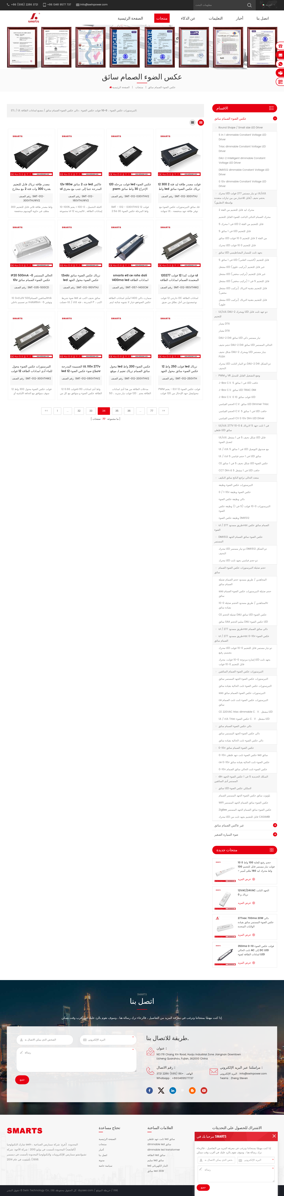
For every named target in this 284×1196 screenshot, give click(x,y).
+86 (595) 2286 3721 (170, 1074)
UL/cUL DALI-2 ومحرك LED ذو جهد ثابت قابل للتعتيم (240, 314)
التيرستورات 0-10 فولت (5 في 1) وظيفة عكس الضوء (244, 508)
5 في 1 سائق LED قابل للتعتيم (235, 231)
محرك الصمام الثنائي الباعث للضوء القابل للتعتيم (244, 217)
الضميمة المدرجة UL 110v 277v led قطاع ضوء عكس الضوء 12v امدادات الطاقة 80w (80, 369)
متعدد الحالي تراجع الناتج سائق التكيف (239, 478)
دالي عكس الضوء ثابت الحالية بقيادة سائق (241, 741)
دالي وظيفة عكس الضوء (231, 499)
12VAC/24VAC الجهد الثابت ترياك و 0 (253, 893)
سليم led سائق (155, 1160)
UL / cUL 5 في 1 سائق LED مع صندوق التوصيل (244, 449)
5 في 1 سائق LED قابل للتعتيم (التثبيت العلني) (244, 260)
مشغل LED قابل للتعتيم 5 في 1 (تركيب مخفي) (244, 281)
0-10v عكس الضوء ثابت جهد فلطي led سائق (243, 755)
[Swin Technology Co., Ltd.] (33, 18)
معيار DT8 (224, 331)
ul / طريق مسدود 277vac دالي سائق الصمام (243, 629)
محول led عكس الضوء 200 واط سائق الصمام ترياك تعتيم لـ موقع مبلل (130, 369)
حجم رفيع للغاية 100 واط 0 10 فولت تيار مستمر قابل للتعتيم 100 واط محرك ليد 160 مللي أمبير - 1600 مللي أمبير (256, 867)
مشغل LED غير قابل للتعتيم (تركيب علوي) (241, 267)
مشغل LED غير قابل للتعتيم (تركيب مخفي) (242, 274)
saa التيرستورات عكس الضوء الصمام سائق (242, 693)
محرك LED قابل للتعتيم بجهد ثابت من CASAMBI (244, 817)
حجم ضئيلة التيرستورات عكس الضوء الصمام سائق (239, 570)
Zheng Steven (239, 1078)
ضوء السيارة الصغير (226, 834)
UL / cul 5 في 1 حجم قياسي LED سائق (240, 456)
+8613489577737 (182, 1078)
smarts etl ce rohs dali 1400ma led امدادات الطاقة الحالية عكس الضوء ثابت (130, 277)
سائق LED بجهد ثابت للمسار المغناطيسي (240, 253)
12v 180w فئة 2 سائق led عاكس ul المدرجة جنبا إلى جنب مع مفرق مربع (81, 186)
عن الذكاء (188, 18)
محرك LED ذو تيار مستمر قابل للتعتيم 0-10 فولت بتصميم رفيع (245, 650)
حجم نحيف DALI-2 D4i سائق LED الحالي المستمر (245, 345)
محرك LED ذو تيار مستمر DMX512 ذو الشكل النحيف (243, 551)
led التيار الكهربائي (157, 1166)
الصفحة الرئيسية (130, 18)
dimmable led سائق (159, 1144)
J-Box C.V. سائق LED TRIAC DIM (237, 390)
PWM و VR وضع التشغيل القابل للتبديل (239, 376)
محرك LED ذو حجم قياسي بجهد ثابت (238, 561)
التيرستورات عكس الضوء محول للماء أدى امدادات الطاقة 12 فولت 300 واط (31, 369)
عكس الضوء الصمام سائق (230, 118)
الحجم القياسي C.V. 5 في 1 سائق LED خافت (243, 411)
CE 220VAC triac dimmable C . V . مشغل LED (246, 712)
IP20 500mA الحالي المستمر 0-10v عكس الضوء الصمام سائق (31, 277)
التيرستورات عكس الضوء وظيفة (236, 485)
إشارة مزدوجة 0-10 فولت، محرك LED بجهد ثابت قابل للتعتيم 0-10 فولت (244, 662)
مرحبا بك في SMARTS (211, 1136)
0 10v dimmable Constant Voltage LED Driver (242, 184)
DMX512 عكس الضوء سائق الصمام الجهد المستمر (238, 539)
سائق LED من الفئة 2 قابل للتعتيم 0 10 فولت (243, 238)
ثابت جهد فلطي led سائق (161, 1139)
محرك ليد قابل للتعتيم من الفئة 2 (236, 210)
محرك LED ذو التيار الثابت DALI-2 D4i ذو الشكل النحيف (245, 366)
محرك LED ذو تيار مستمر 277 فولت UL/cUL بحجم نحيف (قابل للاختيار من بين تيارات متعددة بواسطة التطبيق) (240, 198)
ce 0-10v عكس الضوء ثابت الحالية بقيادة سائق (244, 762)
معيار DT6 (224, 324)
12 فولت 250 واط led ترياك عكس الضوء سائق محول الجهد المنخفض (179, 369)
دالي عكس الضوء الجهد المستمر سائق (239, 734)
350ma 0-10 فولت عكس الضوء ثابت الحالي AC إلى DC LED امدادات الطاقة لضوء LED (256, 950)
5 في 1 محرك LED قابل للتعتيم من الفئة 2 (241, 224)
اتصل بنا (263, 18)
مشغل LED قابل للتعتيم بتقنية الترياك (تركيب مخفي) (243, 290)
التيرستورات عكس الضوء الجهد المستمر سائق (243, 679)
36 (129, 411)
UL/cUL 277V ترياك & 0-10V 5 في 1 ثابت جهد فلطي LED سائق (241, 428)
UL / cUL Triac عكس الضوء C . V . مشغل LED (244, 719)
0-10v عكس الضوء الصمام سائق (236, 748)
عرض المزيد (244, 879)
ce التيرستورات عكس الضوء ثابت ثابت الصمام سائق (243, 702)
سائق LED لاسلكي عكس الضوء (235, 788)
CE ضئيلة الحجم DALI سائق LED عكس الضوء (243, 615)
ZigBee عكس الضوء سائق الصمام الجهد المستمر (245, 810)
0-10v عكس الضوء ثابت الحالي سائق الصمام (243, 769)
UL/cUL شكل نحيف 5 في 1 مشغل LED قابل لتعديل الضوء (242, 440)
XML (115, 1190)
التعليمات (216, 18)
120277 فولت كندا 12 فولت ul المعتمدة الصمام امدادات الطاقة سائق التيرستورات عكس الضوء (179, 277)
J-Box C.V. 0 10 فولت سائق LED (237, 397)
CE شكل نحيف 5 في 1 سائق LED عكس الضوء (243, 463)
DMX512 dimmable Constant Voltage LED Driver (244, 172)
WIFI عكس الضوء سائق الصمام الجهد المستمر (243, 803)
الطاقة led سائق (156, 1155)
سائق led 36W (155, 1171)
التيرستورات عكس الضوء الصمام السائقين (241, 672)
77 (151, 411)
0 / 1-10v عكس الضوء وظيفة (235, 492)
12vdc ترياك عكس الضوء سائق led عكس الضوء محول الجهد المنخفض (80, 277)
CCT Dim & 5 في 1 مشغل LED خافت (239, 471)
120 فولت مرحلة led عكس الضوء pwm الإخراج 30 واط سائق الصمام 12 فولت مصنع (130, 186)
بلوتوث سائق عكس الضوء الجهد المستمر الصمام (244, 796)
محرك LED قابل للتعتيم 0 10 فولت (237, 245)
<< (46, 411)
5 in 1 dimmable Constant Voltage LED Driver (242, 137)
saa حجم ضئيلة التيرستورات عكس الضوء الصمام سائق (245, 593)
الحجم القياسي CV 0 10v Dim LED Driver (241, 418)
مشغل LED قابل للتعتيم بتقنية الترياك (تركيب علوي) (243, 302)
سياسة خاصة (105, 1166)
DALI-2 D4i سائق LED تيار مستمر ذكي (239, 338)
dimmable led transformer (163, 1150)
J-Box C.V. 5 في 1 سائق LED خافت (238, 383)
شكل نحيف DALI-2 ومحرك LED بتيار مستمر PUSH (242, 354)
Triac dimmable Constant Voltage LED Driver (242, 149)
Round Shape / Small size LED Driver (241, 128)
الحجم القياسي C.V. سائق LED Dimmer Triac (244, 404)
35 (117, 411)
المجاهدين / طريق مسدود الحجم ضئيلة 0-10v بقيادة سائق (243, 605)
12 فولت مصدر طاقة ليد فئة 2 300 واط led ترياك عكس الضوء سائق (179, 186)
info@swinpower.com (93, 5)
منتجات (162, 18)
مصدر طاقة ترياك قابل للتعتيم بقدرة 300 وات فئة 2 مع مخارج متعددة (31, 186)
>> (163, 411)
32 (79, 411)
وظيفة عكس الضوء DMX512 (234, 518)
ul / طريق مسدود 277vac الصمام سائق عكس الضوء (241, 527)
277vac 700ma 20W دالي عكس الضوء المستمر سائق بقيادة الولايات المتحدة (256, 922)
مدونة (101, 1160)
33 (90, 411)
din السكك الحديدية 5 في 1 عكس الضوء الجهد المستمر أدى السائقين (241, 779)
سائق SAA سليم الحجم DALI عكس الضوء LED (243, 622)
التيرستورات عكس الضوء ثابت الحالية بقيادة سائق (245, 686)
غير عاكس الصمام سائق (229, 825)
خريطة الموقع (103, 1190)
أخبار (239, 18)
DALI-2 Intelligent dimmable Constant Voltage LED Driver (242, 160)
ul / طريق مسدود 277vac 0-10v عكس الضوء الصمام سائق (241, 638)
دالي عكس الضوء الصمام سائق (235, 726)
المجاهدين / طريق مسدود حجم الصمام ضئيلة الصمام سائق (243, 582)
